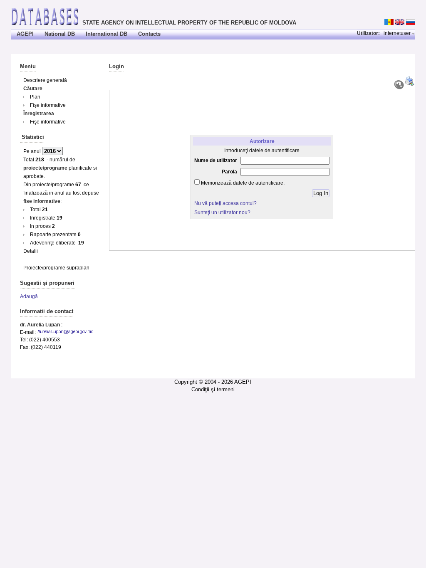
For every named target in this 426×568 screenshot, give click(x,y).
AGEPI (25, 34)
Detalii (30, 251)
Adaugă (29, 296)
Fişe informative (48, 105)
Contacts (149, 34)
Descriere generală (45, 80)
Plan (35, 97)
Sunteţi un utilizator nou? (222, 212)
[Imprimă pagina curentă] (410, 84)
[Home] (45, 16)
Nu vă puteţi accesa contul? (225, 203)
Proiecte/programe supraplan (56, 268)
